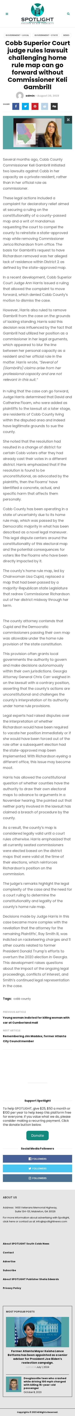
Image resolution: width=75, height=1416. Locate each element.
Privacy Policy (12, 1288)
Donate (37, 1135)
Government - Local (17, 35)
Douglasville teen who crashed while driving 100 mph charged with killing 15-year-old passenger (45, 1383)
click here (9, 1221)
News (66, 35)
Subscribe (9, 1270)
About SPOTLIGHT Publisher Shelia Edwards (31, 1279)
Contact (8, 1252)
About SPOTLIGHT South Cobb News (26, 1243)
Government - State (46, 35)
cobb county (22, 999)
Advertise (9, 1261)
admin (30, 96)
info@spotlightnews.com (51, 1221)
